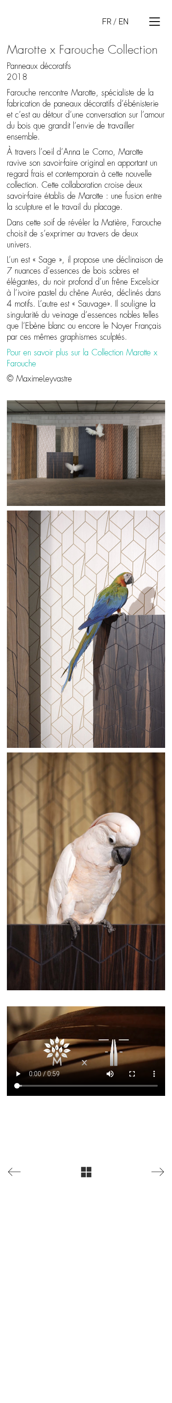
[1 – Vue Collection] (86, 453)
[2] (86, 629)
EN (123, 21)
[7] (86, 871)
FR (106, 21)
